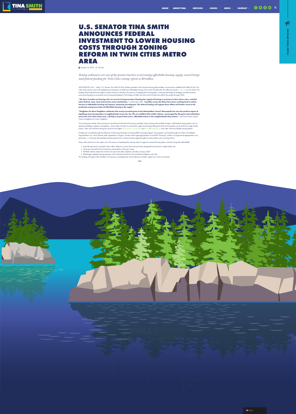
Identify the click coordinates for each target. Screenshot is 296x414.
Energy (154, 355)
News (227, 8)
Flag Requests (121, 359)
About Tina (179, 8)
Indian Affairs (157, 369)
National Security (158, 378)
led (87, 138)
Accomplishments (88, 350)
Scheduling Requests (124, 369)
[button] (276, 7)
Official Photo (86, 359)
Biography (85, 346)
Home (165, 8)
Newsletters (191, 350)
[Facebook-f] (255, 7)
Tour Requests (122, 373)
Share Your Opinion (195, 362)
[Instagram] (265, 7)
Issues (213, 8)
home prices (127, 128)
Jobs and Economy (159, 373)
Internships (120, 364)
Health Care (156, 364)
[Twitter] (260, 7)
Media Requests (193, 366)
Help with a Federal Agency (127, 346)
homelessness (156, 128)
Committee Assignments (91, 355)
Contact (242, 8)
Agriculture (156, 346)
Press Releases (192, 346)
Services (198, 8)
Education (155, 350)
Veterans (155, 383)
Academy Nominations (125, 350)
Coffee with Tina (123, 355)
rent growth (136, 128)
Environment (156, 359)
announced (182, 90)
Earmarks (85, 364)
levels (147, 128)
